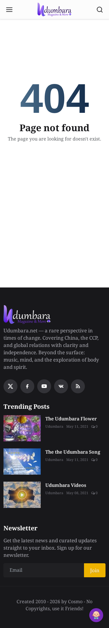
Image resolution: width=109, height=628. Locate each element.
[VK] (61, 386)
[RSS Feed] (78, 386)
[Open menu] (9, 10)
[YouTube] (44, 386)
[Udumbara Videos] (22, 495)
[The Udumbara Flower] (22, 428)
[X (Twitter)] (10, 386)
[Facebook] (27, 386)
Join (94, 570)
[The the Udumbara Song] (22, 461)
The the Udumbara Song (72, 452)
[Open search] (100, 10)
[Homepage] (54, 10)
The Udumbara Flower (71, 418)
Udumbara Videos (65, 485)
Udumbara (54, 426)
